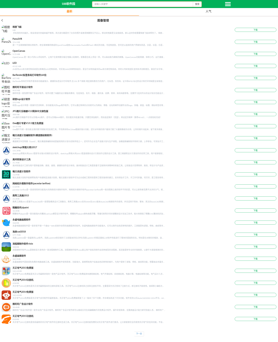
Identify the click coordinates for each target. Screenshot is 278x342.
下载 (255, 30)
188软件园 (68, 4)
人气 (208, 11)
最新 (69, 11)
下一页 (139, 334)
